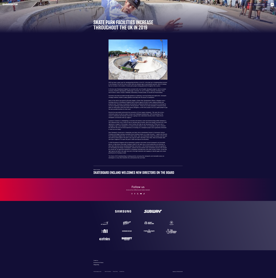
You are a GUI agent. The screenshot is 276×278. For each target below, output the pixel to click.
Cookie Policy (121, 271)
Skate (249, 4)
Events (262, 4)
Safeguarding (96, 264)
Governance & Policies (98, 262)
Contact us (95, 260)
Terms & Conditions (108, 271)
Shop (268, 4)
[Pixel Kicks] (179, 271)
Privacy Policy (115, 271)
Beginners (256, 4)
